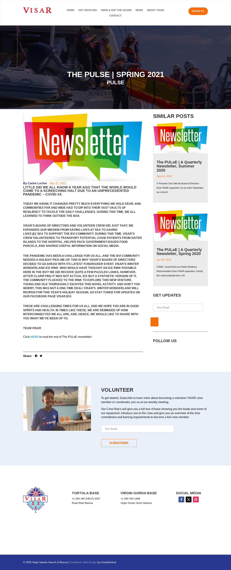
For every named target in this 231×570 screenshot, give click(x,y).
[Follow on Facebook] (181, 499)
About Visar (155, 10)
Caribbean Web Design (83, 562)
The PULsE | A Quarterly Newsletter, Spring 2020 (179, 251)
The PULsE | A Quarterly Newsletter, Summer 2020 (179, 166)
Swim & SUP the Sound (116, 10)
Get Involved (87, 10)
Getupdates (154, 321)
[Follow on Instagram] (196, 499)
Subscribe (118, 443)
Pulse (115, 82)
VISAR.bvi (63, 296)
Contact (115, 15)
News (139, 10)
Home (70, 10)
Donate (198, 11)
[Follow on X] (188, 499)
